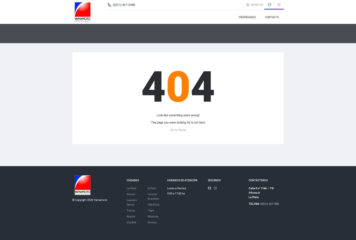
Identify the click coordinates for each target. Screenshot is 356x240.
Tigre (151, 210)
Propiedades (247, 17)
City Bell (131, 222)
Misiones (153, 216)
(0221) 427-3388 (124, 5)
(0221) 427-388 (269, 203)
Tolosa (131, 210)
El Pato (152, 188)
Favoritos (256, 5)
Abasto (131, 216)
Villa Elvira (153, 204)
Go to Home (178, 130)
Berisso (152, 222)
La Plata (131, 188)
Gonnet (131, 194)
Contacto (272, 17)
